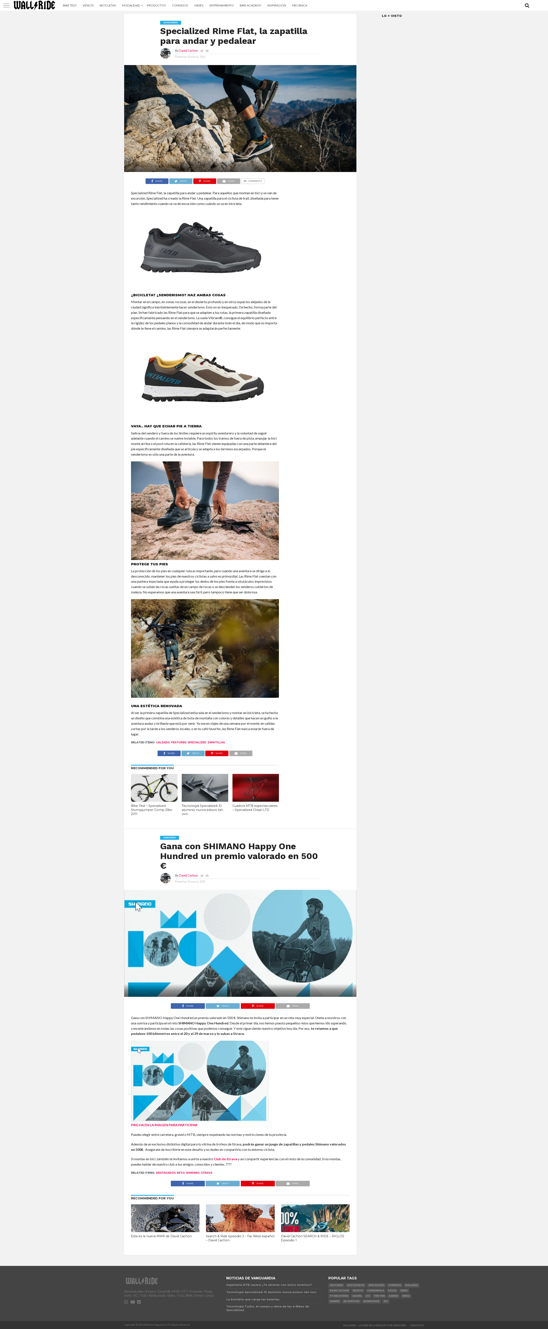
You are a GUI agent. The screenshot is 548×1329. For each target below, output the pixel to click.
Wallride (411, 1285)
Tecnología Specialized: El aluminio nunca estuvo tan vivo (202, 810)
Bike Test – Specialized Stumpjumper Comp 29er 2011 (151, 810)
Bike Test (70, 5)
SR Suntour (351, 1301)
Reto (181, 1172)
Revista (358, 1290)
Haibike (335, 1301)
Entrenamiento (222, 5)
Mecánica (299, 5)
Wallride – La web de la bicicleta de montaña (374, 1325)
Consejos (180, 5)
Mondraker (371, 1301)
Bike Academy (250, 5)
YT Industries (339, 1296)
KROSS (392, 1290)
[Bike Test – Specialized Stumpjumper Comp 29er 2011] (154, 800)
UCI (368, 1296)
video (406, 1296)
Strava (206, 1172)
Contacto (417, 1325)
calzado (163, 742)
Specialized (197, 742)
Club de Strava (226, 1159)
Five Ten (379, 1296)
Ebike (404, 1290)
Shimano (193, 1172)
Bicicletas (108, 5)
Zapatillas (216, 742)
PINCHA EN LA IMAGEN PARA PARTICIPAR (164, 1125)
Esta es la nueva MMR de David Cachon (161, 1236)
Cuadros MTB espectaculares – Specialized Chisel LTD (254, 808)
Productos (156, 5)
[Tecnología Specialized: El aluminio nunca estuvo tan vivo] (205, 800)
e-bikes (393, 1296)
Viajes (199, 5)
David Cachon (188, 50)
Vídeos (88, 5)
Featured (178, 742)
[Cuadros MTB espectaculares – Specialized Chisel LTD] (255, 800)
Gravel (357, 1296)
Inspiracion (276, 5)
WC (386, 1301)
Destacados (166, 1172)
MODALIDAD (131, 5)
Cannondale (375, 1290)
